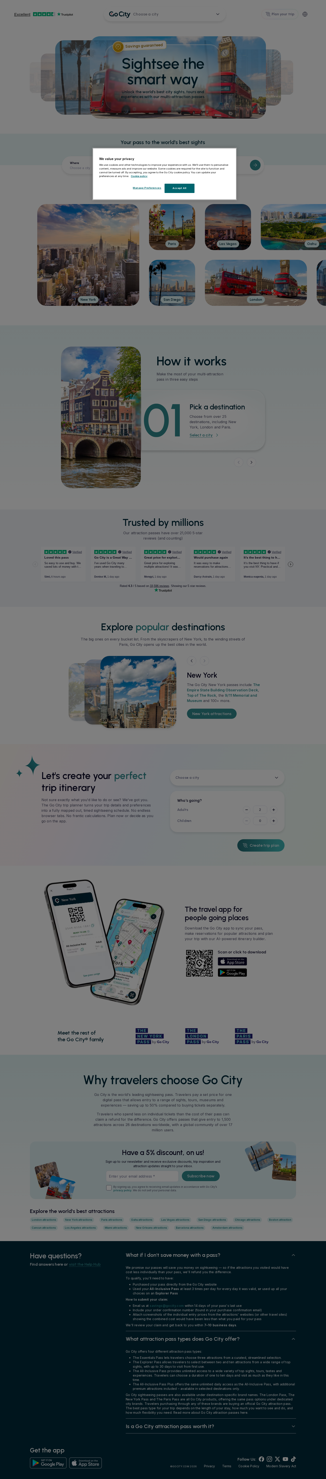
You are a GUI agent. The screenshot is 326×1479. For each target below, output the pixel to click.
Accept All (180, 188)
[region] (164, 174)
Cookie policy (139, 176)
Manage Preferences (147, 188)
